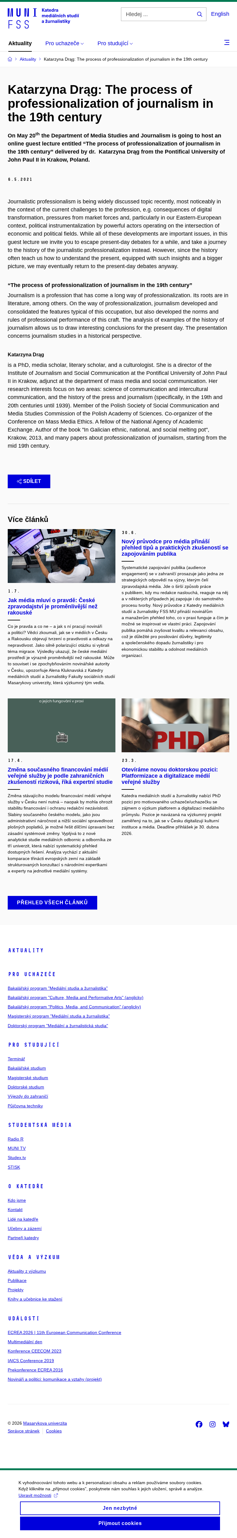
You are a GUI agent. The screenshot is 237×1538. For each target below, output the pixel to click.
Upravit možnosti (35, 1495)
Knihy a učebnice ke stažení (35, 1299)
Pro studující (34, 1044)
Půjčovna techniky (25, 1105)
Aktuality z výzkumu (27, 1271)
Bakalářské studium (27, 1068)
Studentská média (40, 1125)
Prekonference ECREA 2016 (35, 1369)
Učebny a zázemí (25, 1228)
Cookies (54, 1430)
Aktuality (26, 950)
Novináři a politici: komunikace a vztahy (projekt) (55, 1379)
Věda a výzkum (34, 1257)
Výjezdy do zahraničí (28, 1096)
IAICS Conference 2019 (31, 1360)
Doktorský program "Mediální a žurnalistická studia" (58, 1025)
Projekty (15, 1289)
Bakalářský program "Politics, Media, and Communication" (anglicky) (74, 1006)
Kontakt (15, 1209)
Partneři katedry (23, 1237)
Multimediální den (25, 1341)
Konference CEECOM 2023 (34, 1351)
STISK (14, 1167)
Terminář (16, 1058)
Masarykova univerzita (45, 1423)
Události (24, 1318)
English (220, 14)
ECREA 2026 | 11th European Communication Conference (64, 1332)
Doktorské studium (26, 1086)
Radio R (15, 1138)
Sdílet (32, 481)
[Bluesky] (225, 1424)
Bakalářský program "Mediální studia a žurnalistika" (58, 988)
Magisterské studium (28, 1077)
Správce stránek (24, 1430)
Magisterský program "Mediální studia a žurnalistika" (59, 1016)
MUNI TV (17, 1148)
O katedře (26, 1186)
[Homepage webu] (43, 17)
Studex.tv (17, 1157)
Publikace (17, 1280)
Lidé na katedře (23, 1219)
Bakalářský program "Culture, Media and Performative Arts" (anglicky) (75, 997)
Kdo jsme (17, 1200)
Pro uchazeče (32, 974)
